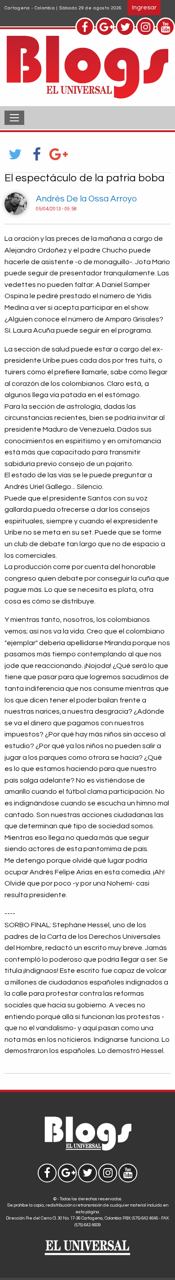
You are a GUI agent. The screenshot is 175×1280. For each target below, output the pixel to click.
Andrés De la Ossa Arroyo (86, 198)
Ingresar (144, 7)
